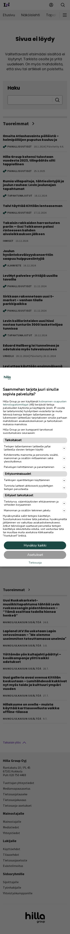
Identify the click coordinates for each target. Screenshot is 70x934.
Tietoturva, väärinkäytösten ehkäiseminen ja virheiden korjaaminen (31, 503)
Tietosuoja (35, 563)
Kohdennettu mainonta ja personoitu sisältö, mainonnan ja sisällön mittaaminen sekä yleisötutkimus (31, 458)
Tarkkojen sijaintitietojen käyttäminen (27, 480)
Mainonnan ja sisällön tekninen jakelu (27, 510)
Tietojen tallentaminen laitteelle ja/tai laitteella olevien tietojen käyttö (27, 448)
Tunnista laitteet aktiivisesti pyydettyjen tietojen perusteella (28, 487)
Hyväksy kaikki (35, 545)
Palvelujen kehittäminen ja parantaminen (29, 467)
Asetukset (35, 554)
